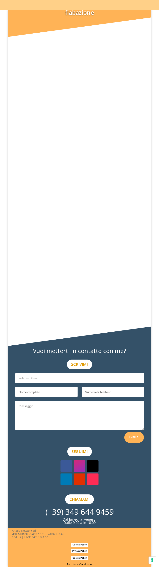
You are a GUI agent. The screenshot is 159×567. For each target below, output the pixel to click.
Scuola (102, 170)
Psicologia (100, 35)
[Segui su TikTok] (93, 479)
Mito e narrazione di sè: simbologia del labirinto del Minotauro (73, 203)
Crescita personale (80, 35)
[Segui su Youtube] (79, 479)
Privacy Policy (79, 551)
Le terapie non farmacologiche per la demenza (59, 241)
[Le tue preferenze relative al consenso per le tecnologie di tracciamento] (152, 560)
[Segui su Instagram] (79, 466)
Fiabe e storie (94, 208)
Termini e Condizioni (79, 564)
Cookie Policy (80, 544)
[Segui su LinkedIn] (66, 479)
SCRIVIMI (79, 364)
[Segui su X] (93, 466)
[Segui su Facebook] (66, 466)
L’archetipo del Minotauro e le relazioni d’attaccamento (67, 30)
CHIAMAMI (79, 499)
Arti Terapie (88, 246)
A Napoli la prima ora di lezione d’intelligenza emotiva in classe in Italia (79, 163)
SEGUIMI (80, 451)
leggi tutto (28, 46)
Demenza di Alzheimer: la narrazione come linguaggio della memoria (78, 279)
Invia (134, 437)
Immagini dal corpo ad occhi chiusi (49, 318)
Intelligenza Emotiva (84, 170)
